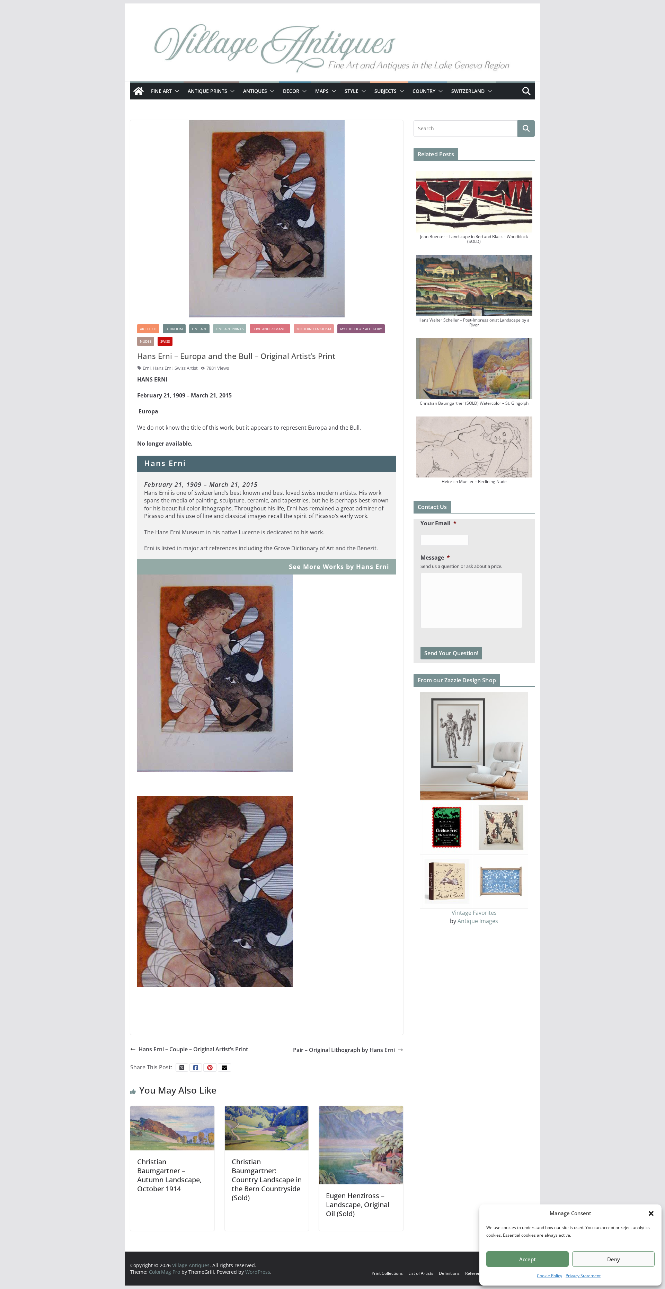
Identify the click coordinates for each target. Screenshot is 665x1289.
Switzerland (468, 91)
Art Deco (148, 328)
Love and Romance (269, 328)
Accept (527, 1259)
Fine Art (161, 91)
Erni (147, 368)
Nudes (145, 341)
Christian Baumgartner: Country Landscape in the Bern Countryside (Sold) (267, 1179)
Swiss (165, 341)
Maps (322, 91)
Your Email (438, 523)
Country (424, 91)
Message (435, 557)
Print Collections (387, 1273)
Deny (613, 1259)
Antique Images (478, 921)
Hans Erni (162, 368)
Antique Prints (207, 91)
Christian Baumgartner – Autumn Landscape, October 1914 (169, 1175)
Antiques (255, 91)
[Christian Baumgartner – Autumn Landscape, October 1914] (172, 1127)
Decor (291, 91)
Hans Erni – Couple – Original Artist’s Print (193, 1049)
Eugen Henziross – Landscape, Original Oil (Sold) (357, 1204)
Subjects (385, 91)
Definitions (449, 1273)
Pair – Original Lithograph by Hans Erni (344, 1050)
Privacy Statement (583, 1276)
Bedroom (174, 328)
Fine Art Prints (229, 328)
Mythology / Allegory (361, 328)
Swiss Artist (186, 368)
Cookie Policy (549, 1276)
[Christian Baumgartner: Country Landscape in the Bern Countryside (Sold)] (267, 1127)
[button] (651, 1213)
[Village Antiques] (332, 50)
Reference (475, 1273)
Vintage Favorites (474, 913)
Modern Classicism (313, 328)
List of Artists (420, 1273)
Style (351, 91)
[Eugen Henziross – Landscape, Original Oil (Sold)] (361, 1145)
